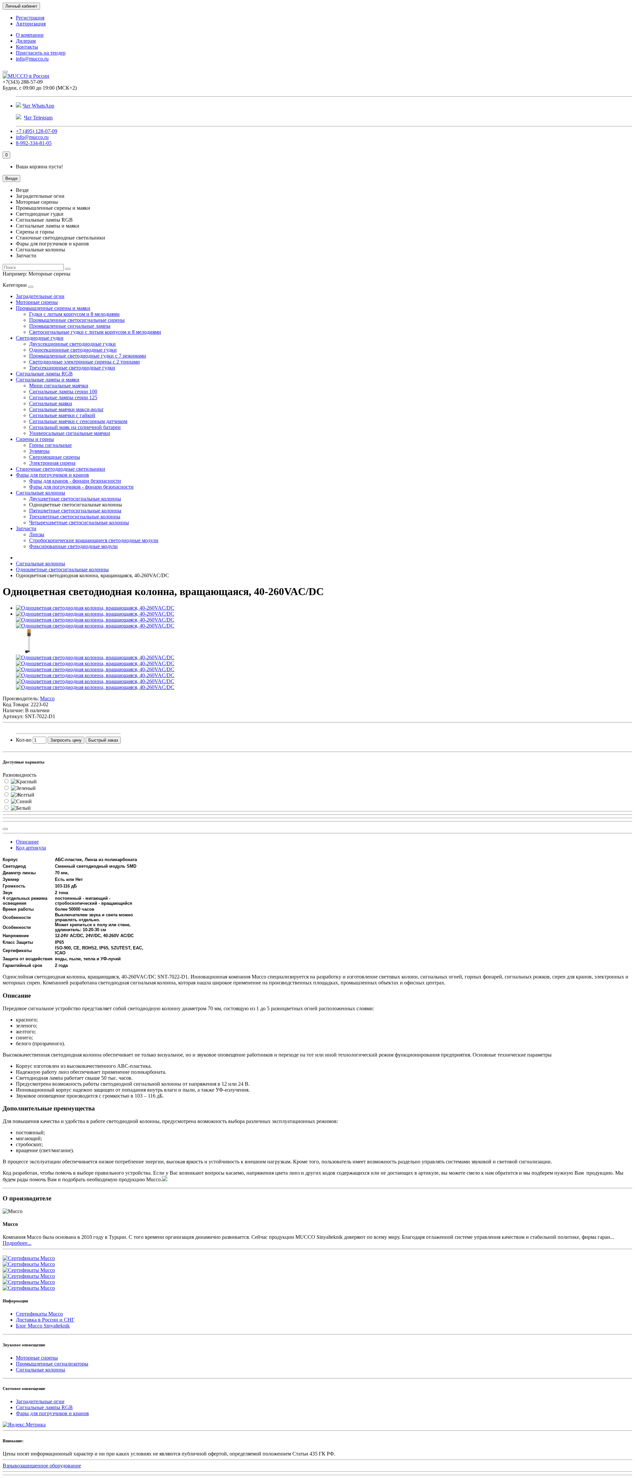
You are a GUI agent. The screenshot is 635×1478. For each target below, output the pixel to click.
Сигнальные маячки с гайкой (62, 415)
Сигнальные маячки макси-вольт (66, 409)
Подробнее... (17, 1243)
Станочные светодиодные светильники (60, 469)
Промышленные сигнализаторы (52, 1364)
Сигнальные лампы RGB (44, 373)
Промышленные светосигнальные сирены (77, 320)
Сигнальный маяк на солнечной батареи (75, 427)
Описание (27, 842)
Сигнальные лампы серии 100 (63, 391)
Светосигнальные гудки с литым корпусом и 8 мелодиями (95, 332)
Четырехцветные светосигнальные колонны (79, 522)
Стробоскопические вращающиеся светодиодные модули (93, 540)
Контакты (27, 47)
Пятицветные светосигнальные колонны (75, 510)
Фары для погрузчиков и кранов (52, 475)
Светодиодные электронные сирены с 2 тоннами (84, 362)
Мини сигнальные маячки (58, 385)
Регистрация (30, 18)
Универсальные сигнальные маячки (69, 433)
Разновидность (19, 775)
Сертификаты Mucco (39, 1314)
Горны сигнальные (50, 445)
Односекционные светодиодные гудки (73, 350)
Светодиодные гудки (40, 338)
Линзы (36, 534)
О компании (30, 35)
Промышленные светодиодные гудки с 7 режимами (87, 356)
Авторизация (31, 23)
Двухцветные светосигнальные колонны (75, 498)
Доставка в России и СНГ (45, 1320)
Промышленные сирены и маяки (53, 308)
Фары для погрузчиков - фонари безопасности (81, 487)
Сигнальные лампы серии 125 (63, 397)
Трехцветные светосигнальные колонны (74, 516)
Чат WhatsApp (38, 106)
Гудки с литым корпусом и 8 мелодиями (74, 314)
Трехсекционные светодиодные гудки (72, 367)
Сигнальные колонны (40, 493)
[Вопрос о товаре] (5, 829)
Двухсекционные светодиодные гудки (72, 344)
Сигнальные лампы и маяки (47, 379)
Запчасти (26, 528)
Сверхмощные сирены (54, 457)
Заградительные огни (40, 296)
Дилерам (26, 41)
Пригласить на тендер (40, 53)
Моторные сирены (37, 302)
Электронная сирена (52, 463)
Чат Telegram (38, 117)
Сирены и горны (35, 439)
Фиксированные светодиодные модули (73, 546)
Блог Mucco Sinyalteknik (43, 1325)
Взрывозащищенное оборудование (42, 1465)
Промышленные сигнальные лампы (69, 326)
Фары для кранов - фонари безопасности (75, 481)
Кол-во (23, 740)
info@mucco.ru (32, 59)
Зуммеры (39, 451)
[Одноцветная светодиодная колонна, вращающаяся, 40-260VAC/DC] (95, 608)
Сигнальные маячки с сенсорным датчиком (78, 421)
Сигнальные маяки (50, 403)
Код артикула (31, 847)
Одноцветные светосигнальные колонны (62, 569)
